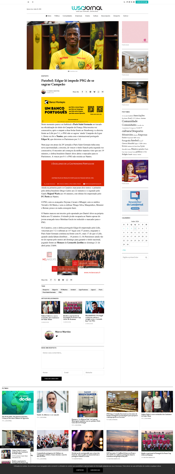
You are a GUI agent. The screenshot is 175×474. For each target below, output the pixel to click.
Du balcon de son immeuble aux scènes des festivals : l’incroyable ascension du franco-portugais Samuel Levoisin (86, 455)
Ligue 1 (93, 289)
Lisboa (145, 143)
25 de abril (125, 116)
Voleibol (139, 154)
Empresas (142, 135)
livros (124, 146)
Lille (140, 143)
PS (143, 152)
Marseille (124, 149)
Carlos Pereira (113, 419)
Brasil (130, 118)
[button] (146, 257)
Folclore (138, 137)
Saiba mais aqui (95, 470)
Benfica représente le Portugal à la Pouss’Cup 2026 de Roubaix (72, 317)
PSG (60, 292)
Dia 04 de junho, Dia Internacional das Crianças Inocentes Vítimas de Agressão (15, 417)
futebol (73, 289)
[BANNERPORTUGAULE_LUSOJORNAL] (72, 173)
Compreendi (80, 470)
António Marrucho (114, 458)
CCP (133, 118)
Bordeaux (125, 118)
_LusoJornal (8, 420)
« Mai (124, 250)
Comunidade (130, 121)
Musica (134, 149)
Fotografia (126, 141)
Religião (125, 154)
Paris (100, 289)
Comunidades (129, 125)
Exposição (130, 137)
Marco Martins (54, 91)
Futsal (140, 141)
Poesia (133, 152)
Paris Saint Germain (49, 292)
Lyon (142, 146)
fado (135, 138)
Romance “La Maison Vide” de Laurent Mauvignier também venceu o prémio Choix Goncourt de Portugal (86, 421)
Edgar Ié (55, 289)
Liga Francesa (83, 289)
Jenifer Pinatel (78, 458)
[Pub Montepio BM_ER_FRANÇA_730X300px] (72, 109)
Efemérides (127, 135)
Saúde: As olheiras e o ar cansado (48, 415)
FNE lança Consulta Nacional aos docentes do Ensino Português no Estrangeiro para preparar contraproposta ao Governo (122, 415)
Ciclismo (137, 118)
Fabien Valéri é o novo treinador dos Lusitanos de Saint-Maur (50, 317)
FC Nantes (64, 289)
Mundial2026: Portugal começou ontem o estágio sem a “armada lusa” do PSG (94, 318)
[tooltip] (127, 2)
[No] (172, 469)
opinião (141, 149)
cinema (143, 118)
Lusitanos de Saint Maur (133, 146)
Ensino (124, 138)
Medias (129, 149)
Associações (139, 116)
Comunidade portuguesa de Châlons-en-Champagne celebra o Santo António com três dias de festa (52, 455)
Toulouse (135, 154)
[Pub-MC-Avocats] (72, 262)
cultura (126, 131)
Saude (130, 154)
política (139, 152)
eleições (135, 135)
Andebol (130, 116)
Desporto (45, 76)
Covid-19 (139, 128)
